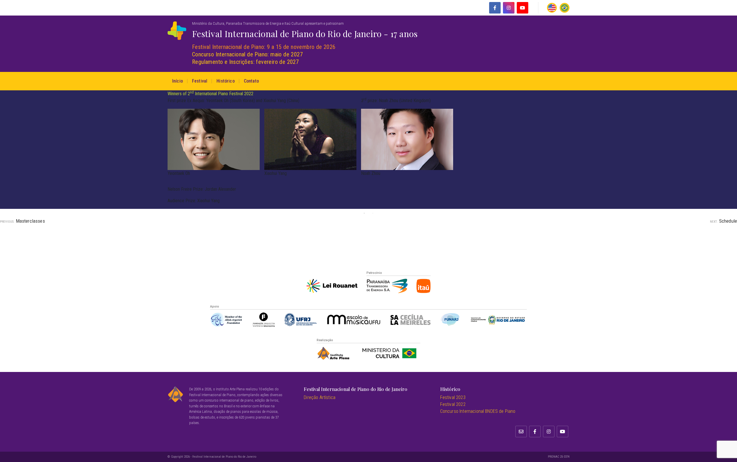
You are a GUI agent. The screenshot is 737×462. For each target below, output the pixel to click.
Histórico (225, 81)
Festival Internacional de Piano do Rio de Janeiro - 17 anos (305, 33)
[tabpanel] (368, 149)
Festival (199, 81)
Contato (251, 81)
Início (177, 81)
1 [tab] (364, 213)
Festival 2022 (453, 404)
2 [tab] (373, 213)
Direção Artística (319, 397)
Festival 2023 (453, 397)
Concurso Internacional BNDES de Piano (478, 411)
